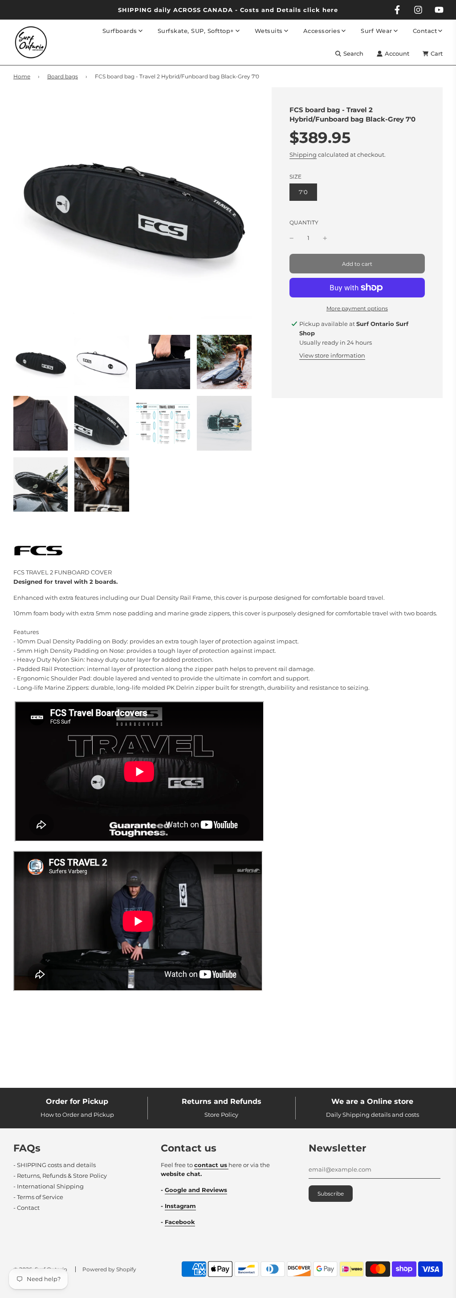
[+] (325, 238)
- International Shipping (48, 1186)
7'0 (303, 191)
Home (21, 76)
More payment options (357, 308)
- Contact (26, 1207)
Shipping (303, 154)
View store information (332, 355)
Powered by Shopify (109, 1269)
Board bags (62, 76)
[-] (291, 238)
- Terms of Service (38, 1196)
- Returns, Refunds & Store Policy (60, 1175)
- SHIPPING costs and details (54, 1164)
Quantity (303, 223)
